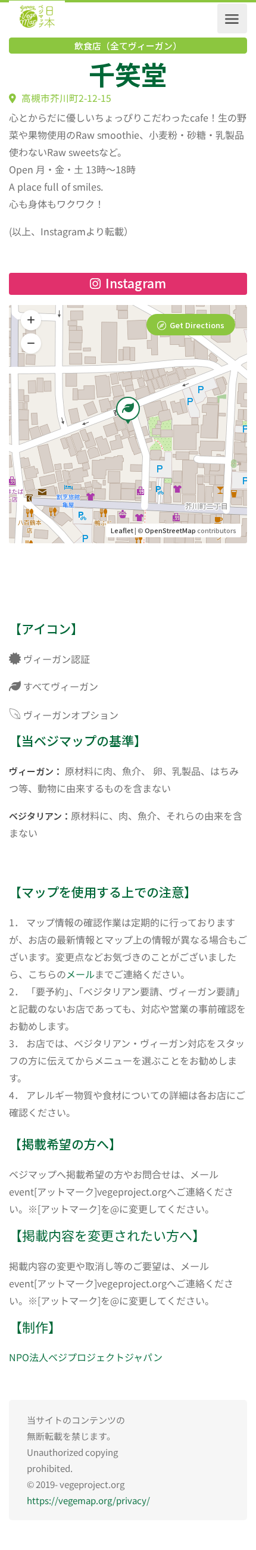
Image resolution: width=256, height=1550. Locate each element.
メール (80, 974)
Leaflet (122, 530)
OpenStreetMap (170, 530)
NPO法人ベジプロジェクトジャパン (86, 1357)
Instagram (134, 283)
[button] (31, 344)
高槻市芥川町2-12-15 (65, 98)
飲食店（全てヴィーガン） (128, 46)
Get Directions (197, 325)
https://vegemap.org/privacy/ (88, 1500)
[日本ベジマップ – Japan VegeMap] (37, 18)
